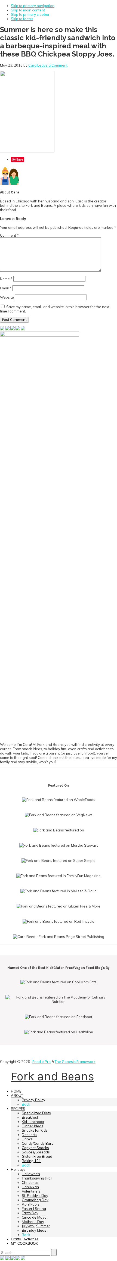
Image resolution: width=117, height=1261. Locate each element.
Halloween (31, 1174)
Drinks (27, 1139)
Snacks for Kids (35, 1130)
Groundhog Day (35, 1200)
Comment (9, 235)
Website (7, 297)
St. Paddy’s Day (35, 1195)
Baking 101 (31, 1161)
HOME (16, 1091)
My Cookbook (24, 1243)
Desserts (29, 1134)
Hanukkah (30, 1187)
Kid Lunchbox (33, 1121)
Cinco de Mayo (34, 1217)
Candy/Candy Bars (37, 1143)
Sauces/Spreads (36, 1152)
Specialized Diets (36, 1113)
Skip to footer (22, 19)
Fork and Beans (52, 1076)
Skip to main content (28, 10)
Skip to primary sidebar (30, 14)
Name (6, 279)
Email (5, 288)
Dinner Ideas (32, 1126)
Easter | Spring (34, 1208)
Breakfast (30, 1117)
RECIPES (18, 1108)
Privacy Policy (33, 1100)
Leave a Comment (52, 65)
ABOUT (17, 1095)
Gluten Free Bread (37, 1156)
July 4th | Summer (36, 1226)
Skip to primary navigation (32, 6)
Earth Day (30, 1213)
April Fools (30, 1204)
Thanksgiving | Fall (37, 1178)
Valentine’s (31, 1191)
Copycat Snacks (35, 1148)
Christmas (30, 1182)
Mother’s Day (33, 1221)
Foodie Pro (41, 1061)
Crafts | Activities (25, 1239)
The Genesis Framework (75, 1061)
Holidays (18, 1169)
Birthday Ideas (34, 1230)
